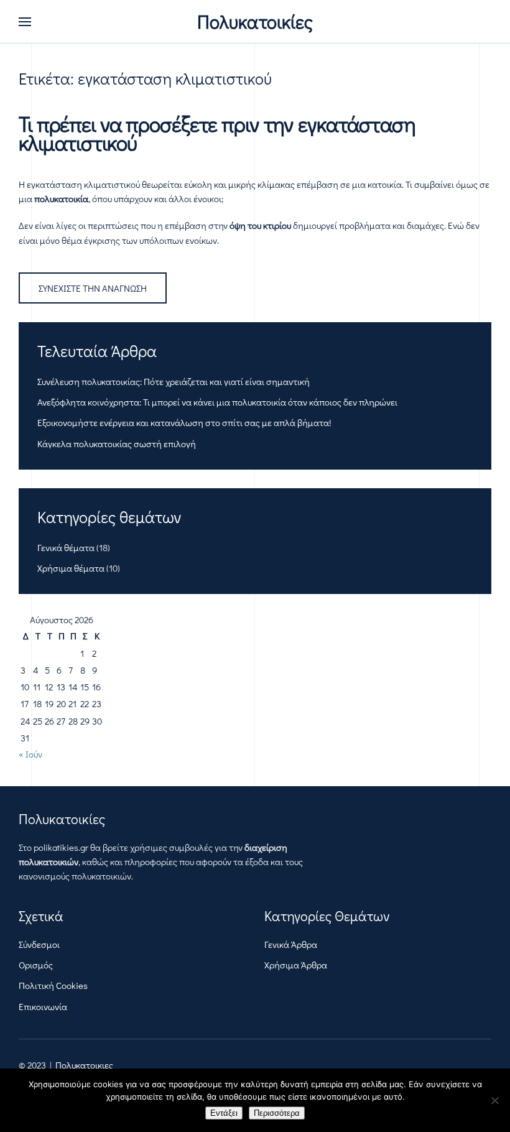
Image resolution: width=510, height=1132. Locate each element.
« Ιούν (30, 754)
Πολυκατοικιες (84, 1065)
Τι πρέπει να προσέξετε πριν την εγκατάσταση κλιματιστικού (217, 133)
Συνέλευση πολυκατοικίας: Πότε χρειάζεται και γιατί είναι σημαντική (173, 381)
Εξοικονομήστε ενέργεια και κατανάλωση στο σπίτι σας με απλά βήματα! (184, 422)
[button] (25, 22)
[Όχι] (494, 1100)
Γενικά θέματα (66, 547)
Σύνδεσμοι (39, 944)
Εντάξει (224, 1113)
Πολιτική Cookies (53, 985)
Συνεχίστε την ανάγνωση (93, 288)
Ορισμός (36, 964)
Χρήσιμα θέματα (70, 568)
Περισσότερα (277, 1113)
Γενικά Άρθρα (290, 944)
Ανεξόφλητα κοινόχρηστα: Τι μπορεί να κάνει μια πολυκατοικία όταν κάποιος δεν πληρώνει (217, 402)
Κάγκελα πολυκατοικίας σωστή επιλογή (116, 443)
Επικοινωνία (43, 1006)
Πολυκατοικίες (255, 21)
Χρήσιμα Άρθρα (295, 964)
